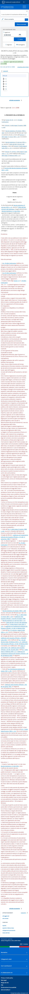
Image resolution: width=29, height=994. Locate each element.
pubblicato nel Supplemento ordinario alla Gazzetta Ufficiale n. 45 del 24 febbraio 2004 (14, 627)
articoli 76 (8, 120)
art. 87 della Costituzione (9, 273)
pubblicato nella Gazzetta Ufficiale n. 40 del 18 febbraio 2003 (14, 643)
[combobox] (14, 19)
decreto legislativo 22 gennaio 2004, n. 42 (14, 620)
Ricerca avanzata (21, 24)
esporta (4, 925)
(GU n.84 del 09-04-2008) (7, 67)
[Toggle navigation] (24, 7)
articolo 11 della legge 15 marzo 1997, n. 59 (14, 136)
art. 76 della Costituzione (9, 263)
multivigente (21, 45)
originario (9, 45)
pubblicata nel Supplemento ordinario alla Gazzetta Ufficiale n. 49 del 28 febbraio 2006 (14, 653)
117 (15, 120)
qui (26, 14)
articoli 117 (17, 281)
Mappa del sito (5, 983)
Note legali (4, 980)
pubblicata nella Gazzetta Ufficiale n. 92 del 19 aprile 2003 (12, 649)
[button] (20, 35)
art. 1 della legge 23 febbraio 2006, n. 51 (14, 650)
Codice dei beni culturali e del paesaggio (13, 208)
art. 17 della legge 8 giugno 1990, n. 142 (14, 730)
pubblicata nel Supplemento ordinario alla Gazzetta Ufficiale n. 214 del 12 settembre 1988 (14, 537)
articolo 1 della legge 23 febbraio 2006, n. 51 (13, 154)
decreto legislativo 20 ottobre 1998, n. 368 (14, 611)
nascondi (5, 71)
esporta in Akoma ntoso (8, 928)
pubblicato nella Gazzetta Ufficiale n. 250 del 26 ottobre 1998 (13, 617)
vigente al (7, 32)
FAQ (2, 985)
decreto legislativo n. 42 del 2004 (11, 211)
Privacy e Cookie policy (7, 978)
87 (12, 120)
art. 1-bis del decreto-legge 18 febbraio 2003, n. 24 (13, 641)
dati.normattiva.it (5, 990)
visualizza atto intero (23, 67)
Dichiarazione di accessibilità (8, 987)
